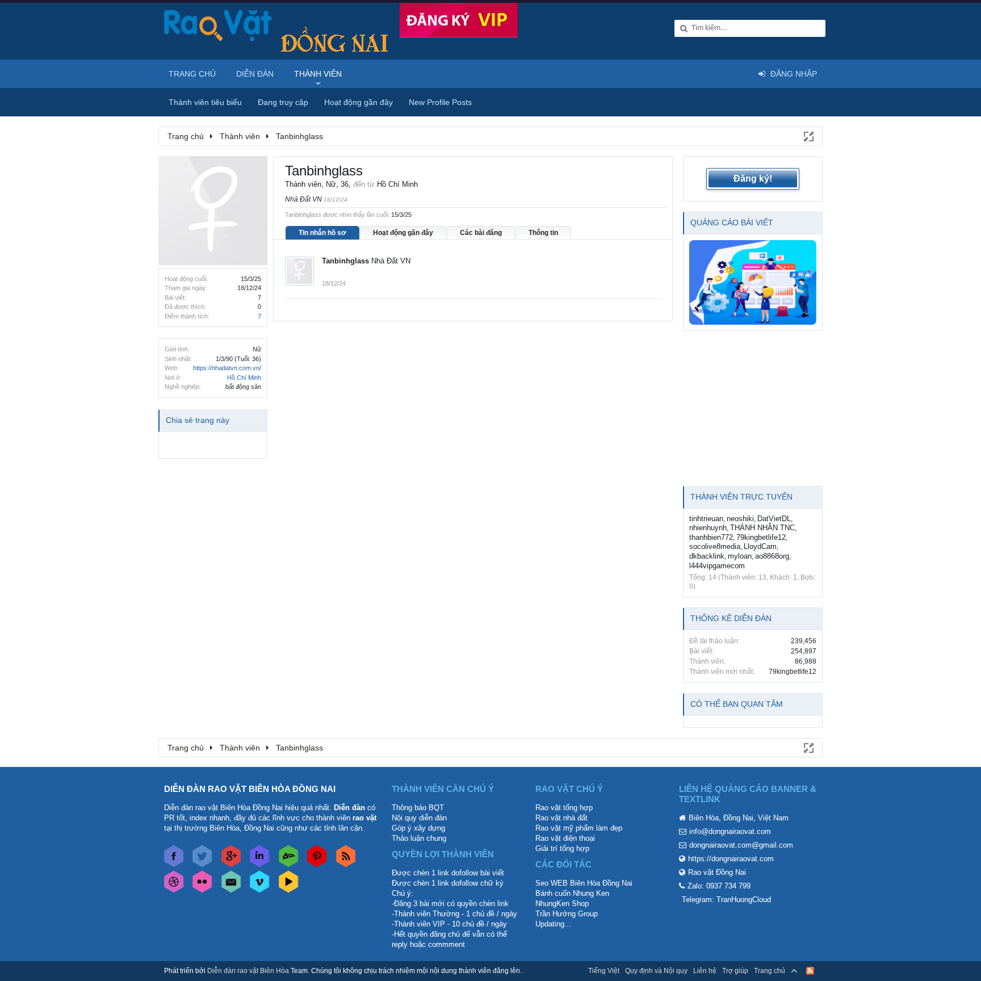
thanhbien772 (711, 537)
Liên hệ (704, 971)
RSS (810, 971)
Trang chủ (192, 73)
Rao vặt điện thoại (565, 838)
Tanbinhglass (345, 261)
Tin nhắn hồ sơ (322, 233)
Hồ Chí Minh (244, 377)
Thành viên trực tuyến (741, 496)
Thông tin (543, 233)
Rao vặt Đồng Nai (717, 872)
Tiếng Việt (603, 971)
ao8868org (772, 556)
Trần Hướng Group (566, 913)
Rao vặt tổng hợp (564, 807)
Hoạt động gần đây (403, 233)
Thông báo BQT (418, 807)
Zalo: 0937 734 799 (719, 886)
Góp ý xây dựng (418, 828)
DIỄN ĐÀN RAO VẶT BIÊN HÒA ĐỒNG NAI (250, 789)
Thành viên (318, 73)
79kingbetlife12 (761, 537)
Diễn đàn (255, 73)
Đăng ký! (752, 178)
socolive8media (714, 546)
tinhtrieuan (706, 518)
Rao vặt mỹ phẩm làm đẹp (578, 828)
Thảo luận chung (419, 838)
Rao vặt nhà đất (561, 818)
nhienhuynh (708, 527)
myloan (740, 556)
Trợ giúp (735, 971)
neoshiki (740, 518)
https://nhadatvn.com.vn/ (227, 367)
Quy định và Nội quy (656, 971)
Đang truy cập (283, 102)
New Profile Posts (440, 102)
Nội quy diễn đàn (419, 818)
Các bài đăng (481, 233)
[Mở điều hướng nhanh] (808, 135)
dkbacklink (706, 556)
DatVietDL (774, 518)
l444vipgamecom (717, 565)
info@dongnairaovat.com (730, 831)
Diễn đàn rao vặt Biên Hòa (248, 971)
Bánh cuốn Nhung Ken (572, 893)
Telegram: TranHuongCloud (726, 899)
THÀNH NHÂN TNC (762, 527)
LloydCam (760, 546)
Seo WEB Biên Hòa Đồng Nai (583, 883)
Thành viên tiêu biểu (205, 102)
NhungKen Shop (562, 903)
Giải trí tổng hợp (562, 848)
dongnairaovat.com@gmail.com (741, 845)
